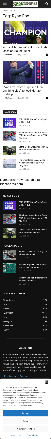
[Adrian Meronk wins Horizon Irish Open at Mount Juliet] (25, 32)
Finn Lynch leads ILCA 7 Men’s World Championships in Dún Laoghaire (32, 163)
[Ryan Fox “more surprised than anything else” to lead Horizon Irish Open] (25, 72)
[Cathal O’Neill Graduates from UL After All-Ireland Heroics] (9, 150)
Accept (25, 413)
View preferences (25, 428)
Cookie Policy (16, 435)
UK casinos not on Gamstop (15, 376)
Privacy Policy (32, 435)
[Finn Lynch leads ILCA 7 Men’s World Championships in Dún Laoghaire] (9, 163)
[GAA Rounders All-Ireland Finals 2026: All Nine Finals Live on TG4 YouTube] (9, 136)
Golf (5, 43)
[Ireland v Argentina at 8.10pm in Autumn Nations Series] (9, 268)
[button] (46, 382)
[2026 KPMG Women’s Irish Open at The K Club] (9, 123)
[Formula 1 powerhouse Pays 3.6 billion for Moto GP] (9, 255)
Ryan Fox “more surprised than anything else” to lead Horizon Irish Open (23, 90)
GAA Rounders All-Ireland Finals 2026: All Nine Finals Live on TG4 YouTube (33, 135)
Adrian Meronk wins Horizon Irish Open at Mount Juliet (25, 49)
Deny (25, 421)
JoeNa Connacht (9, 55)
